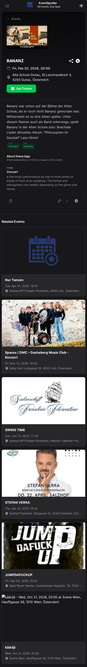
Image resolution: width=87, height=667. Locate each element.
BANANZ (15, 60)
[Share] (67, 201)
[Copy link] (59, 201)
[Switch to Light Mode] (81, 5)
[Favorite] (11, 201)
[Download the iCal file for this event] (76, 201)
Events (16, 18)
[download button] (77, 60)
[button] (13, 146)
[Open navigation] (7, 6)
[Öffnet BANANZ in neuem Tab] (43, 37)
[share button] (71, 60)
